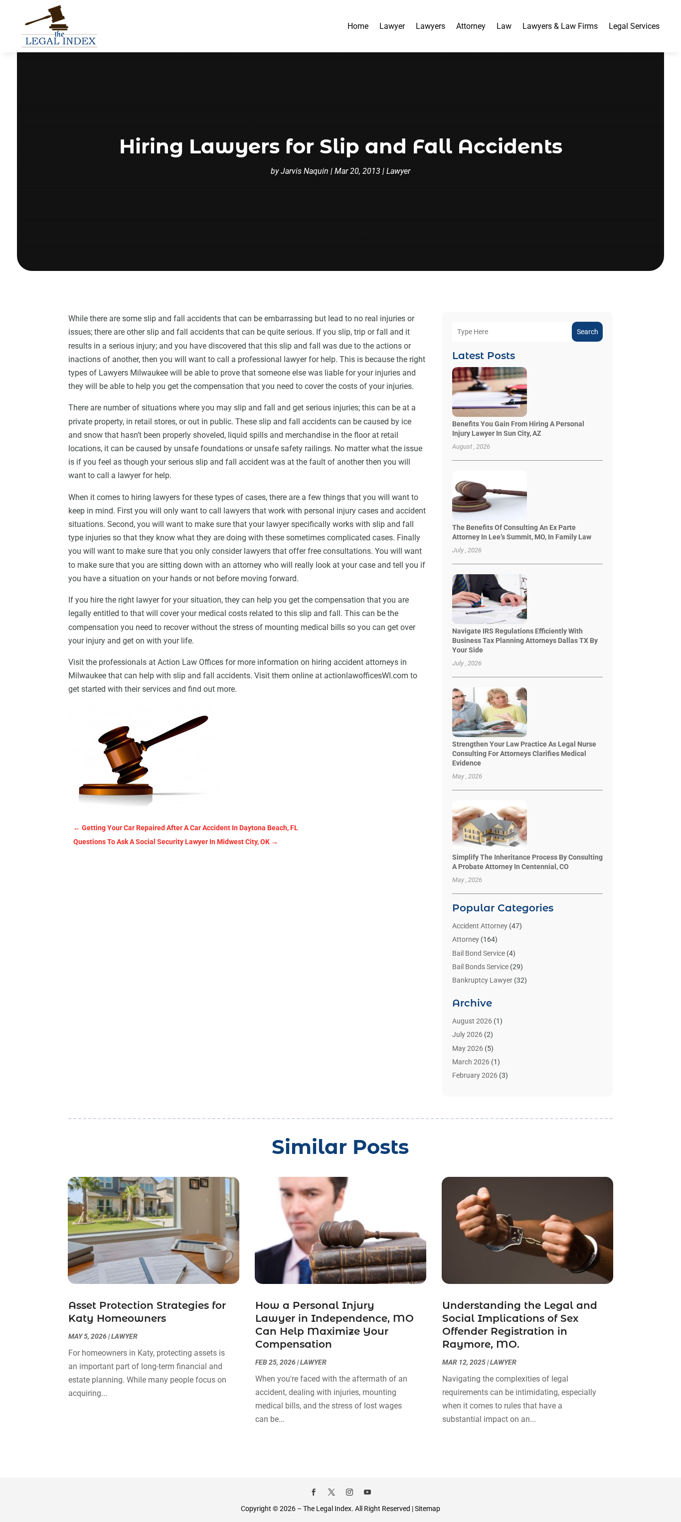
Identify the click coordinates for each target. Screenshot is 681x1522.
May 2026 (467, 1048)
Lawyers (430, 26)
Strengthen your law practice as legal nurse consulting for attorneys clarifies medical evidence (524, 753)
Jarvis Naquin (305, 171)
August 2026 (472, 1021)
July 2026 (467, 1034)
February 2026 (475, 1075)
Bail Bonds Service (480, 967)
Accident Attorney (480, 926)
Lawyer (392, 26)
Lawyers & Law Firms (560, 26)
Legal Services (634, 26)
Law (504, 26)
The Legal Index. (328, 1509)
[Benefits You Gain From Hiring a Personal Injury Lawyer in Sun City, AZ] (489, 392)
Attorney (471, 26)
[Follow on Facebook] (314, 1492)
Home (357, 26)
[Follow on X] (332, 1492)
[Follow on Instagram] (349, 1492)
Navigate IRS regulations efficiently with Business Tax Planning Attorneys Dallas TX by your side (525, 640)
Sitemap (427, 1509)
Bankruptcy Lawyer (482, 980)
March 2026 (471, 1062)
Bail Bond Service (478, 953)
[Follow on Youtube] (367, 1492)
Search (587, 332)
